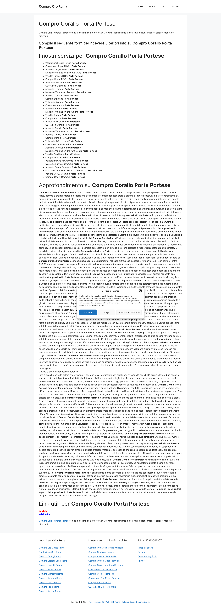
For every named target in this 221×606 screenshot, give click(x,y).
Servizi (152, 6)
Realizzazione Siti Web (99, 602)
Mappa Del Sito (145, 547)
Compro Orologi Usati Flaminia (104, 560)
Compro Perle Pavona (99, 582)
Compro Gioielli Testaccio (101, 574)
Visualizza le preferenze (129, 312)
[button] (140, 291)
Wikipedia (44, 514)
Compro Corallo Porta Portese (54, 521)
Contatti (176, 6)
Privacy (141, 552)
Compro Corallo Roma (50, 582)
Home (140, 6)
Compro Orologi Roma (50, 556)
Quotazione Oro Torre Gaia (102, 587)
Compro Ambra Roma (50, 591)
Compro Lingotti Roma (50, 565)
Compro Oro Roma (53, 6)
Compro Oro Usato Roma (52, 547)
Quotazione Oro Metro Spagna (104, 578)
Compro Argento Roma (50, 578)
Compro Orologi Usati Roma (53, 560)
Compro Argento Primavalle (102, 556)
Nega (106, 312)
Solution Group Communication (136, 602)
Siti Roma (115, 602)
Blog (165, 6)
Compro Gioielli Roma (50, 569)
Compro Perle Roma (49, 587)
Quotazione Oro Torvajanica (102, 569)
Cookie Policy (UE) (147, 556)
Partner (141, 560)
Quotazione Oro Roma (50, 552)
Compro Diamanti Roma (51, 574)
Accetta (88, 312)
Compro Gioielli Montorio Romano (105, 565)
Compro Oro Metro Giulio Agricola (105, 547)
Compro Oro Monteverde (101, 552)
